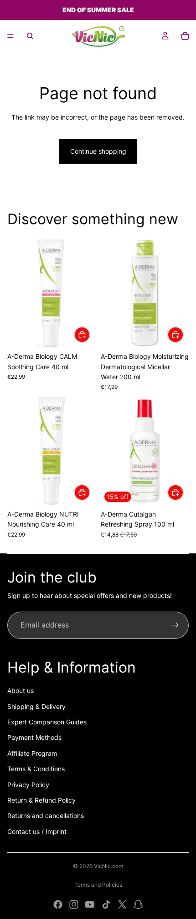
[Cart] (185, 36)
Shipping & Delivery (36, 706)
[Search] (30, 36)
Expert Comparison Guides (47, 722)
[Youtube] (89, 904)
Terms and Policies (98, 884)
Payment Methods (34, 737)
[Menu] (10, 35)
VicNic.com (108, 866)
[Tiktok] (106, 904)
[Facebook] (57, 904)
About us (20, 690)
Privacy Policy (28, 784)
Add (89, 334)
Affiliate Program (32, 753)
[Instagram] (73, 904)
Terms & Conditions (36, 769)
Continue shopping (98, 151)
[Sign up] (175, 625)
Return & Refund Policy (41, 800)
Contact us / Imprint (37, 831)
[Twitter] (122, 904)
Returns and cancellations (45, 815)
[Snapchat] (138, 904)
